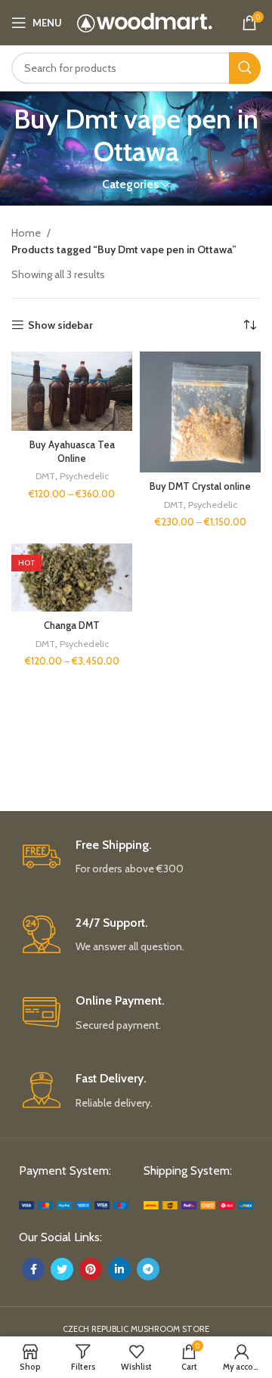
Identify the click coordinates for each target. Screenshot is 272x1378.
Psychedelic (84, 476)
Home (27, 233)
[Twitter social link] (62, 1269)
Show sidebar (60, 325)
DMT (45, 476)
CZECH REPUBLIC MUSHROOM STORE (136, 1329)
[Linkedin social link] (119, 1269)
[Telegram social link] (148, 1269)
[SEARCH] (245, 68)
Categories (130, 184)
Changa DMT (72, 625)
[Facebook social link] (33, 1269)
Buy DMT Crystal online (200, 486)
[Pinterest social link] (90, 1269)
